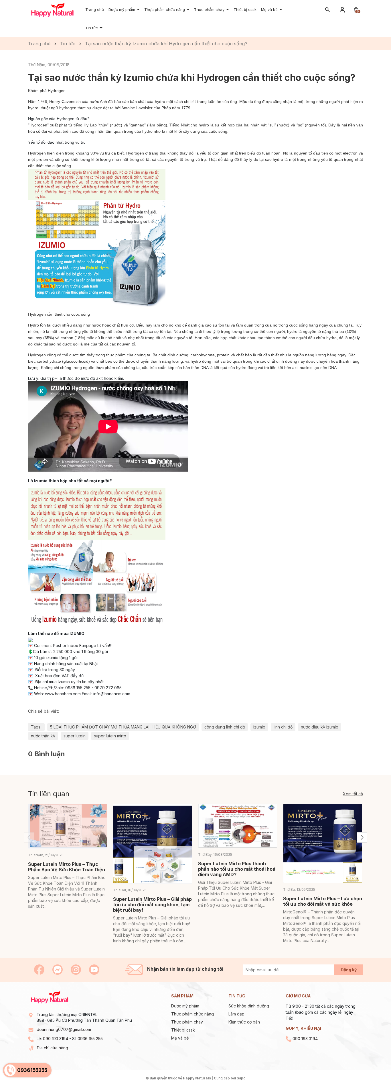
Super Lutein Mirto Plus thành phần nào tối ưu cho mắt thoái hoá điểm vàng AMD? (236, 869)
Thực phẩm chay (210, 9)
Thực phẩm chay (187, 1021)
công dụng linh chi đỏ (224, 726)
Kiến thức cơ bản (244, 1021)
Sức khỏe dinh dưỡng (248, 1005)
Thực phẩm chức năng (165, 9)
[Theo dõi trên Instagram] (76, 969)
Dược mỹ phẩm (122, 9)
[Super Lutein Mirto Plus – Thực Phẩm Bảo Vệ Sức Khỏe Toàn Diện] (67, 826)
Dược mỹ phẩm (185, 1005)
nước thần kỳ (43, 735)
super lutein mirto (110, 735)
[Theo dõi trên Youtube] (94, 969)
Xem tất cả (353, 793)
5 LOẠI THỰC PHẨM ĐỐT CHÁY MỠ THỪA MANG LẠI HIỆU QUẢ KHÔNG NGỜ (123, 726)
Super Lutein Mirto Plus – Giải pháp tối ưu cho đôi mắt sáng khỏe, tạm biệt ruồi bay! (152, 904)
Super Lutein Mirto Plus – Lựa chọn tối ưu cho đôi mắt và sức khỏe (322, 901)
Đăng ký (349, 969)
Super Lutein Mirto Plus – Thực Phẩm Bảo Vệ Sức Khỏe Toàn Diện (66, 866)
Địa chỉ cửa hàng (52, 1047)
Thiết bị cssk (245, 9)
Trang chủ (94, 9)
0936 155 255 (90, 1038)
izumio (259, 726)
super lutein (75, 735)
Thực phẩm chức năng (192, 1013)
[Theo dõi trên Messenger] (58, 969)
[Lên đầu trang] (373, 1068)
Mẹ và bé (180, 1038)
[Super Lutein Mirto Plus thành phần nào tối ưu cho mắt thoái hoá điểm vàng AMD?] (237, 826)
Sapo (241, 1078)
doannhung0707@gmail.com (64, 1029)
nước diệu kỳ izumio (319, 726)
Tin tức (92, 28)
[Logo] (52, 9)
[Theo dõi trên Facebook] (40, 969)
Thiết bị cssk (183, 1030)
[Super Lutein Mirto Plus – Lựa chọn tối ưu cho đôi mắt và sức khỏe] (322, 843)
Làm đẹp (236, 1013)
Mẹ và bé (270, 9)
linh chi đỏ (283, 726)
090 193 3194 (55, 1038)
